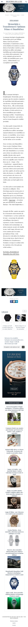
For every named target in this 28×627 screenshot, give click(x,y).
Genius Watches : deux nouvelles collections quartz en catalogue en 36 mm (14, 531)
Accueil (7, 15)
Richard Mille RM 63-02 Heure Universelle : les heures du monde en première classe (14, 451)
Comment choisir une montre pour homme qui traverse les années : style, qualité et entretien (14, 430)
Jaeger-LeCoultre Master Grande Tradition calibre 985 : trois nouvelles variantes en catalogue (14, 493)
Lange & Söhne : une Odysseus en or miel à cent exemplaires (14, 513)
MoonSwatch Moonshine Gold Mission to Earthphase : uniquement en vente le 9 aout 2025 (14, 573)
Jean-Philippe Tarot (9, 33)
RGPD (14, 623)
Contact (14, 625)
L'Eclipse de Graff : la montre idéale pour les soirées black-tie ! (7, 327)
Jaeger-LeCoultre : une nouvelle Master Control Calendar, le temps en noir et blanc (14, 471)
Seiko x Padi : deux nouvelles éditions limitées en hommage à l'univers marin (14, 594)
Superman (12, 200)
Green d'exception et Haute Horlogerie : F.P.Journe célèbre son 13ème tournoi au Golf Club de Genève (14, 409)
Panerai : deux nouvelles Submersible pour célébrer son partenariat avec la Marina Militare (14, 552)
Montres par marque (15, 15)
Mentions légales (14, 621)
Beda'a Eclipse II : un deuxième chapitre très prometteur (20, 327)
